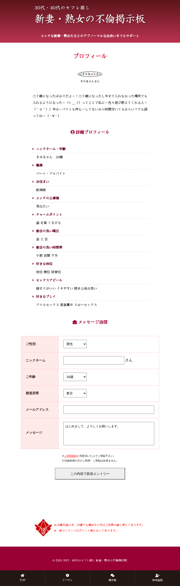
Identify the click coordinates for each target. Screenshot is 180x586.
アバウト (67, 580)
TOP (22, 580)
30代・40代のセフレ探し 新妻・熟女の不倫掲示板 (95, 560)
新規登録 (157, 580)
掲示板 (112, 580)
